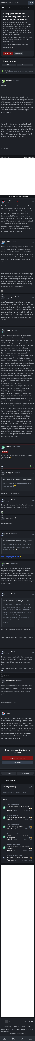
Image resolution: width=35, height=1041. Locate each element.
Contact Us (16, 1026)
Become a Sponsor (29, 157)
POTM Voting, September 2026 (16, 817)
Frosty (8, 242)
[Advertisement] (17, 176)
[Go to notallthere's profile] (3, 201)
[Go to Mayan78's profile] (3, 71)
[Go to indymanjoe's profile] (3, 297)
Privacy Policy (7, 1026)
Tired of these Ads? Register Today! (17, 196)
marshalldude (10, 680)
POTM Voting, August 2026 (15, 827)
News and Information (13, 834)
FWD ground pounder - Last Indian (17, 858)
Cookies (23, 1026)
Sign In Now (17, 762)
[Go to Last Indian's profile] (4, 858)
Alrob (7, 563)
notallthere (9, 201)
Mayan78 (9, 80)
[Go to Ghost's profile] (3, 534)
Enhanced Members (21, 499)
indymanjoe (9, 297)
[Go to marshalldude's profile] (3, 681)
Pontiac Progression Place (14, 855)
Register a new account (17, 758)
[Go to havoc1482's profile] (3, 500)
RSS (30, 1026)
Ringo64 (8, 446)
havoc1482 (9, 500)
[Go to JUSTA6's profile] (3, 330)
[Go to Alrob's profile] (3, 564)
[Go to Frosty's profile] (3, 242)
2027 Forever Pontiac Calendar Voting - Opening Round (18, 836)
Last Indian (11, 860)
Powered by (17, 1033)
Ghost (8, 534)
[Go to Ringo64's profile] (3, 447)
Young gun (9, 473)
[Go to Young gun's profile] (3, 473)
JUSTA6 (8, 330)
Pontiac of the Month (13, 804)
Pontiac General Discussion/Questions (21, 72)
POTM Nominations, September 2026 (18, 807)
